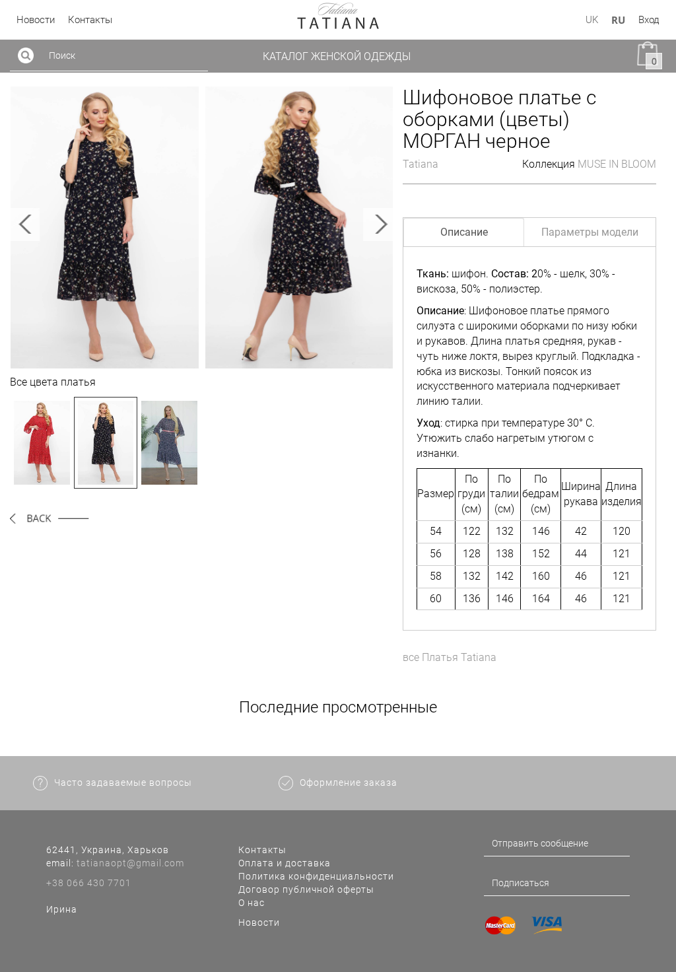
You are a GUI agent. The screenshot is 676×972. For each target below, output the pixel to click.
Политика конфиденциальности (316, 876)
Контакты (262, 850)
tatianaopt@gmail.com (130, 863)
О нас (251, 902)
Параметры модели (589, 232)
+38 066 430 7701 (88, 883)
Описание (464, 232)
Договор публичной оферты (306, 889)
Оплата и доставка (284, 863)
